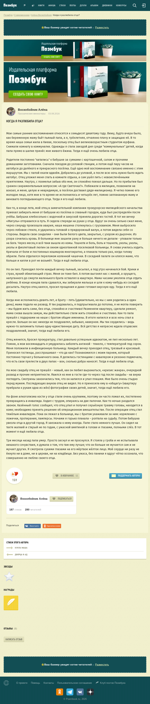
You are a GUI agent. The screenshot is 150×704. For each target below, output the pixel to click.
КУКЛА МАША (75, 547)
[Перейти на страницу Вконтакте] (80, 691)
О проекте (21, 683)
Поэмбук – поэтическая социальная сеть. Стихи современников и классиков (10, 5)
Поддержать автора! (129, 475)
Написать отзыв (13, 639)
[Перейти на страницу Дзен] (90, 691)
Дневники (107, 5)
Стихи (62, 5)
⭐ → (75, 27)
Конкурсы (121, 5)
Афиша (52, 5)
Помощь (35, 683)
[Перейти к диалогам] (33, 5)
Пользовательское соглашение (74, 683)
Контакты (49, 683)
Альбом (94, 5)
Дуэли (83, 5)
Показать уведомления (24, 5)
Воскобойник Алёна (32, 109)
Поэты (73, 5)
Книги (41, 5)
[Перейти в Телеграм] (69, 691)
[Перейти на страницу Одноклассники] (59, 691)
